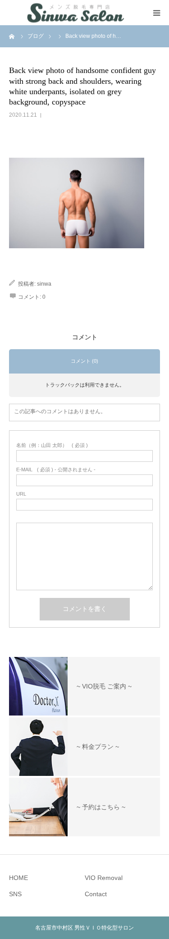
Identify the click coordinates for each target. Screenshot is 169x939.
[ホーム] (12, 36)
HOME (18, 877)
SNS (15, 894)
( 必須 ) (52, 445)
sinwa (44, 284)
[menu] (156, 12)
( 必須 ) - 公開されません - (56, 469)
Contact (96, 894)
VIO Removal (104, 877)
